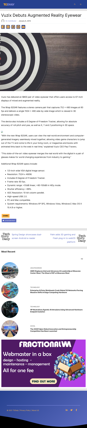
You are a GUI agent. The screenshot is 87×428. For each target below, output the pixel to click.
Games (5, 216)
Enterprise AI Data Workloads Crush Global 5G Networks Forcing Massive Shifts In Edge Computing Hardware (56, 291)
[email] (23, 27)
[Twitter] (71, 410)
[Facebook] (76, 410)
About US (35, 410)
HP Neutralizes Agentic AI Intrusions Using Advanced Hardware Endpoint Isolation (56, 311)
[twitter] (13, 27)
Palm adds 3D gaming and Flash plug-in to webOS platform (62, 238)
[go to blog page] (82, 259)
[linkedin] (18, 27)
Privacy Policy (25, 410)
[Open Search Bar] (75, 4)
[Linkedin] (67, 410)
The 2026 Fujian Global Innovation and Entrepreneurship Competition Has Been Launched (53, 330)
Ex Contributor (11, 21)
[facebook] (3, 27)
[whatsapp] (8, 27)
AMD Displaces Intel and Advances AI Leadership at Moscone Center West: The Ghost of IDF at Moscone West (55, 272)
